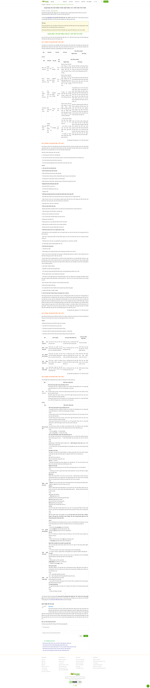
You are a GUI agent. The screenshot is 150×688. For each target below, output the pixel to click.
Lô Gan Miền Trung (79, 668)
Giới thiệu (71, 683)
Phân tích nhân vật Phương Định (99, 668)
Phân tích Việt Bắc (62, 659)
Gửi (85, 636)
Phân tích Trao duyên (97, 666)
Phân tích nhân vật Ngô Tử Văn (99, 661)
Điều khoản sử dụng (77, 683)
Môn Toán (44, 663)
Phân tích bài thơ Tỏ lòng (63, 664)
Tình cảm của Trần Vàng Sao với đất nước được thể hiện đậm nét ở (56, 650)
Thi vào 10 (77, 1)
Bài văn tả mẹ (61, 661)
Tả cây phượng (44, 669)
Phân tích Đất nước (62, 666)
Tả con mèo (61, 663)
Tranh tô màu (44, 668)
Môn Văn (43, 659)
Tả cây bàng (95, 663)
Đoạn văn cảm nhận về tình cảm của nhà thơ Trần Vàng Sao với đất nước (57, 643)
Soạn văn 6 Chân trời (80, 661)
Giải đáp (83, 1)
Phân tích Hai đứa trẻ (63, 668)
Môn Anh (43, 661)
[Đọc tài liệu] (74, 685)
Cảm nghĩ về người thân (97, 664)
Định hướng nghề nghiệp (63, 669)
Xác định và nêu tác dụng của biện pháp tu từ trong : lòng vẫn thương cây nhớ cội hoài (59, 646)
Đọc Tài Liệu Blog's (79, 664)
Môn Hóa (43, 664)
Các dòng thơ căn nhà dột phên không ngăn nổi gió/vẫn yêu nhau (55, 645)
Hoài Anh (50, 606)
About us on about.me (46, 671)
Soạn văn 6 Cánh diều (80, 659)
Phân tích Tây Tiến (45, 666)
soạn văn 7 (49, 17)
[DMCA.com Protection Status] (72, 682)
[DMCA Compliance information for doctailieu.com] (79, 682)
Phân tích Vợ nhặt (96, 659)
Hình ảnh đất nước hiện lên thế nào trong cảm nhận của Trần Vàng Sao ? (57, 648)
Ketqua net (78, 666)
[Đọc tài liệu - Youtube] (76, 685)
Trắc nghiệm (89, 1)
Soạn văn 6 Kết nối (79, 663)
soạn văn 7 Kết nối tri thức (56, 599)
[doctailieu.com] (75, 674)
